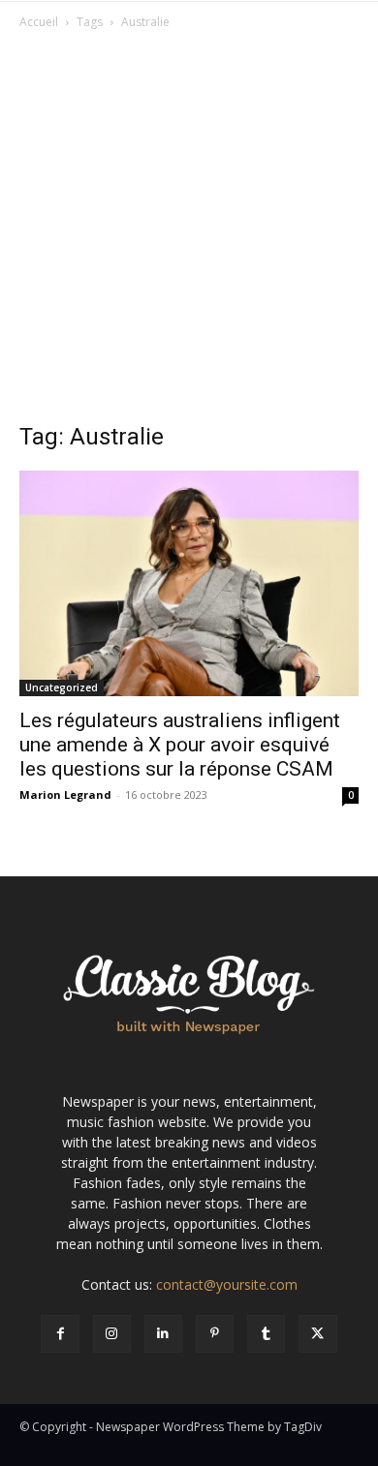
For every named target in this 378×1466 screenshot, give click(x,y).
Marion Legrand (65, 794)
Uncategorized (61, 687)
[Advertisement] (189, 231)
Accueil (38, 22)
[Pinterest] (215, 1334)
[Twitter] (317, 1334)
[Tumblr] (266, 1334)
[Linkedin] (163, 1334)
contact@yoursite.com (227, 1284)
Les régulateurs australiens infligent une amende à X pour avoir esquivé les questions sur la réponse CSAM (179, 744)
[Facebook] (60, 1334)
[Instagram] (112, 1334)
